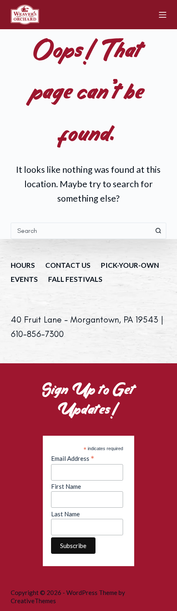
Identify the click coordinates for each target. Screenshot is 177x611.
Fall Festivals (75, 279)
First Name (66, 486)
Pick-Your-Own (130, 265)
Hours (23, 265)
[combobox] (80, 231)
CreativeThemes (33, 600)
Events (24, 279)
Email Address (72, 458)
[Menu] (162, 15)
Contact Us (68, 265)
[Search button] (158, 231)
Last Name (65, 514)
